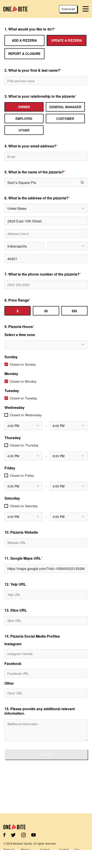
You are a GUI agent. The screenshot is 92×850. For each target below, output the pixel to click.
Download (68, 9)
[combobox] (46, 208)
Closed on (23, 364)
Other (9, 683)
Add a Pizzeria (24, 40)
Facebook (12, 663)
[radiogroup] (46, 118)
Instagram (12, 644)
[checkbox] (6, 364)
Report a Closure (24, 53)
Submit (46, 754)
